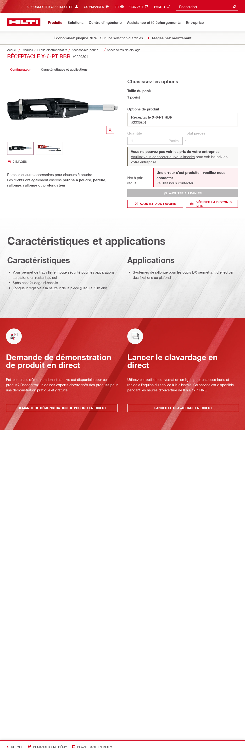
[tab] (20, 69)
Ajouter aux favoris (158, 204)
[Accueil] (23, 22)
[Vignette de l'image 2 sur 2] (49, 148)
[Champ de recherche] (234, 6)
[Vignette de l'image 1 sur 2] (20, 148)
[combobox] (207, 6)
